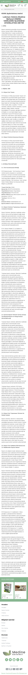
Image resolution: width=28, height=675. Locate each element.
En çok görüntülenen (7, 579)
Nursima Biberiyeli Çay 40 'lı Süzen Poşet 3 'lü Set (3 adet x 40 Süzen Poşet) (13, 594)
